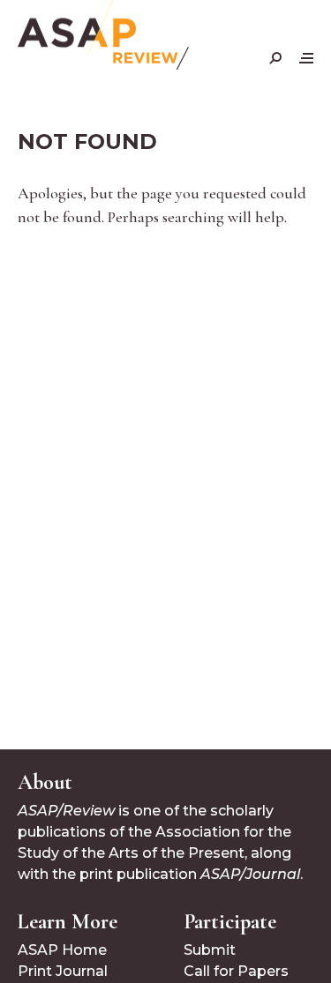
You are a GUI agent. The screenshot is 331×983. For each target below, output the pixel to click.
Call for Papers (236, 971)
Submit (210, 950)
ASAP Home (62, 950)
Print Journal (63, 971)
